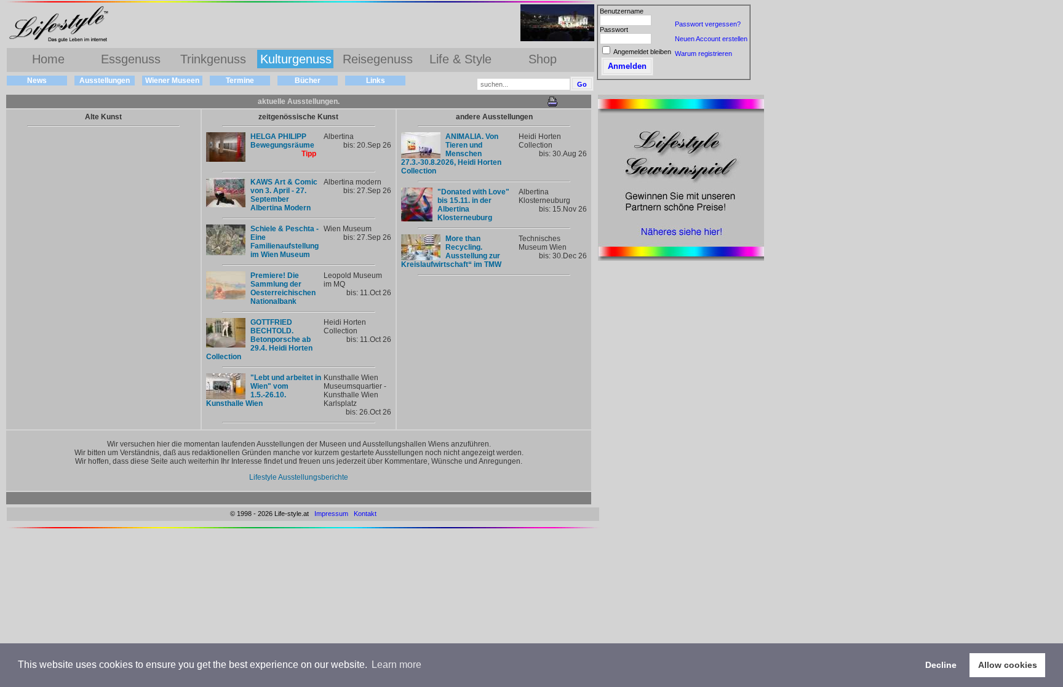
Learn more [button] (396, 664)
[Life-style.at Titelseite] (61, 42)
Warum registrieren (703, 53)
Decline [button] (941, 665)
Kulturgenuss (296, 59)
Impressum (331, 513)
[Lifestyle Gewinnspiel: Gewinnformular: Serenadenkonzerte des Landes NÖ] (681, 258)
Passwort (614, 29)
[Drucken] (552, 104)
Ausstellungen (104, 80)
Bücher (307, 80)
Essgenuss (131, 59)
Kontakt (365, 513)
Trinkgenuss (213, 59)
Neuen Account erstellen (711, 38)
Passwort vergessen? (708, 24)
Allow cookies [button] (1007, 665)
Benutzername (621, 11)
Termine (240, 80)
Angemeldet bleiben (642, 51)
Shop (542, 59)
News (37, 80)
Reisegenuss (378, 59)
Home (48, 59)
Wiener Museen (172, 80)
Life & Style (460, 59)
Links (375, 80)
